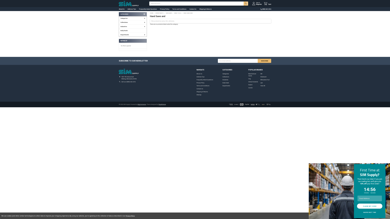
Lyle (261, 83)
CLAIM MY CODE (369, 206)
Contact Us (192, 9)
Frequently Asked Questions (148, 9)
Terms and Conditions (179, 9)
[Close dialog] (387, 165)
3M (261, 74)
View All (262, 85)
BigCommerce (142, 104)
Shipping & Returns (205, 9)
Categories (124, 18)
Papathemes (162, 104)
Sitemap (199, 95)
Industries (123, 26)
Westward (263, 77)
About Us (122, 9)
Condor (250, 88)
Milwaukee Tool (265, 80)
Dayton (250, 84)
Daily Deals (124, 30)
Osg (249, 78)
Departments (124, 34)
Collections (124, 22)
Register (259, 4)
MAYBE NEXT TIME (369, 212)
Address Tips (132, 9)
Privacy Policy (164, 9)
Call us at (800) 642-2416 (128, 82)
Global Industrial (253, 82)
